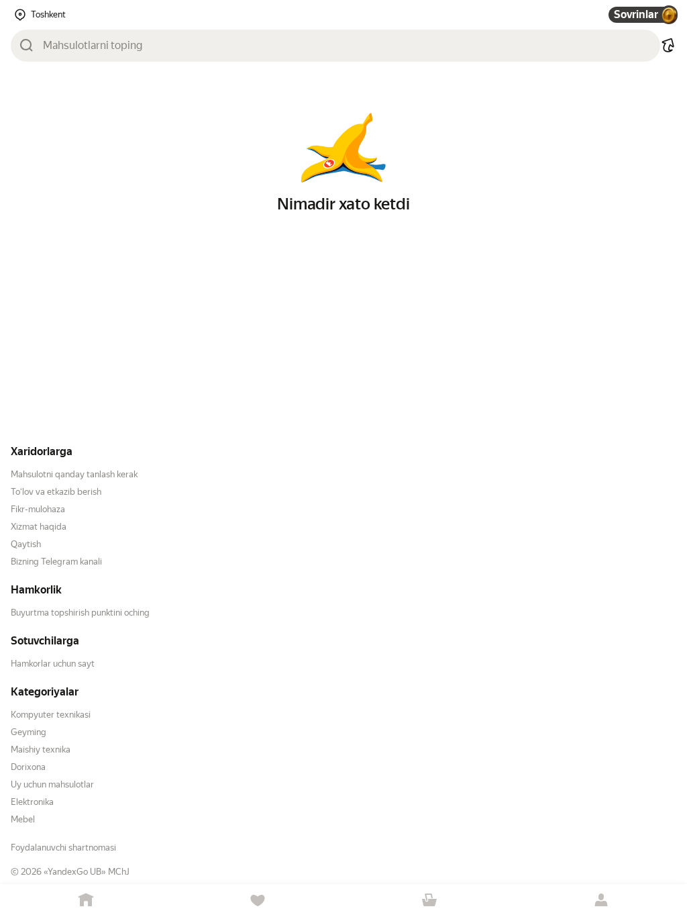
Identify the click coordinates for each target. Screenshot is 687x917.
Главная (86, 900)
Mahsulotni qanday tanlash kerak (74, 474)
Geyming (28, 732)
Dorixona (28, 767)
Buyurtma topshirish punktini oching (80, 613)
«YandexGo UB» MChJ (86, 872)
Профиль (601, 900)
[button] (668, 45)
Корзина (429, 900)
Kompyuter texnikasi (51, 715)
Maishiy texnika (40, 749)
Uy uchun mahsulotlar (52, 784)
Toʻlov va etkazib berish (56, 492)
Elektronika (32, 802)
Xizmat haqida (38, 527)
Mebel (23, 819)
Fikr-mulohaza (38, 509)
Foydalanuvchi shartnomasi (63, 847)
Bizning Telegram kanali (56, 562)
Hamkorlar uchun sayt (53, 664)
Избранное (258, 900)
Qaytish (26, 544)
